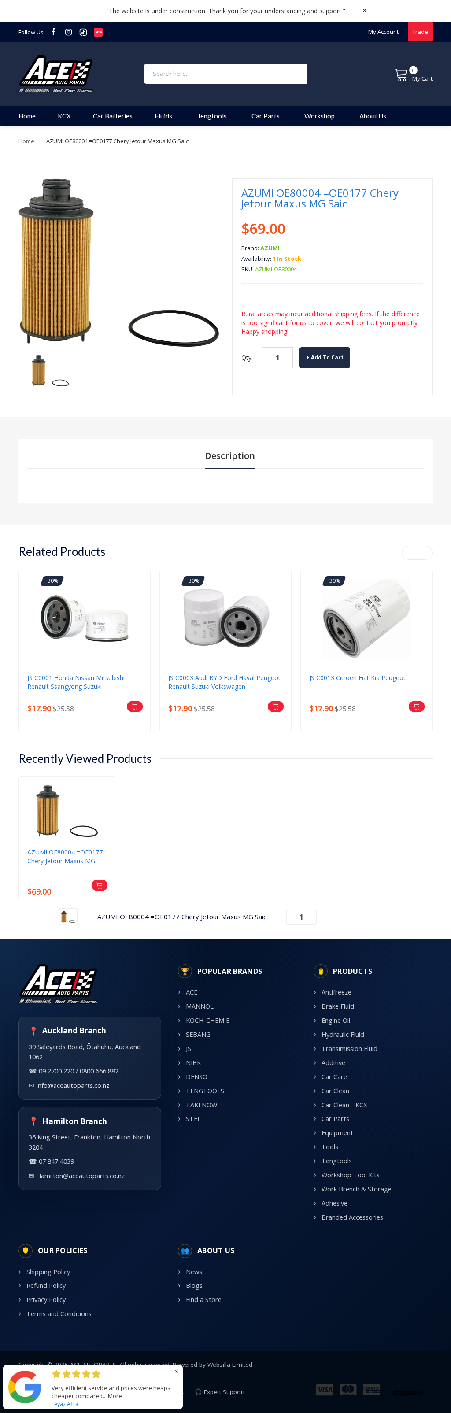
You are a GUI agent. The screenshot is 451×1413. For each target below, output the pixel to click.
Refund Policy (46, 1285)
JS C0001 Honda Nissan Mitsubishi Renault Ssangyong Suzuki (76, 682)
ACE (191, 992)
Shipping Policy (48, 1272)
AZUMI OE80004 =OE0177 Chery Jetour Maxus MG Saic (65, 857)
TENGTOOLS (205, 1091)
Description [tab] (230, 456)
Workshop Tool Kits (351, 1175)
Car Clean (335, 1091)
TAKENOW (201, 1105)
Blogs (194, 1285)
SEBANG (198, 1034)
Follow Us (31, 32)
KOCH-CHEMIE (207, 1020)
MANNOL (200, 1006)
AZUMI (270, 248)
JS (188, 1048)
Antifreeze (336, 992)
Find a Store (204, 1299)
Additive (333, 1062)
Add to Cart (327, 357)
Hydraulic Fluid (343, 1034)
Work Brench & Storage (357, 1189)
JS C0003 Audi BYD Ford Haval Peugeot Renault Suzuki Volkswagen (224, 682)
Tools (330, 1147)
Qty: (247, 357)
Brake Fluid (338, 1006)
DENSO (196, 1077)
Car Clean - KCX (344, 1105)
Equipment (337, 1132)
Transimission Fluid (349, 1048)
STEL (193, 1118)
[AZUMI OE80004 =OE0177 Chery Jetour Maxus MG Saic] (50, 370)
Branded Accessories (352, 1217)
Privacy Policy (46, 1299)
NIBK (193, 1062)
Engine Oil (336, 1020)
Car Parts (335, 1118)
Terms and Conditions (59, 1313)
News (194, 1272)
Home (26, 141)
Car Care (334, 1077)
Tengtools (337, 1161)
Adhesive (334, 1203)
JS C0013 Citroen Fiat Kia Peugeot (357, 677)
